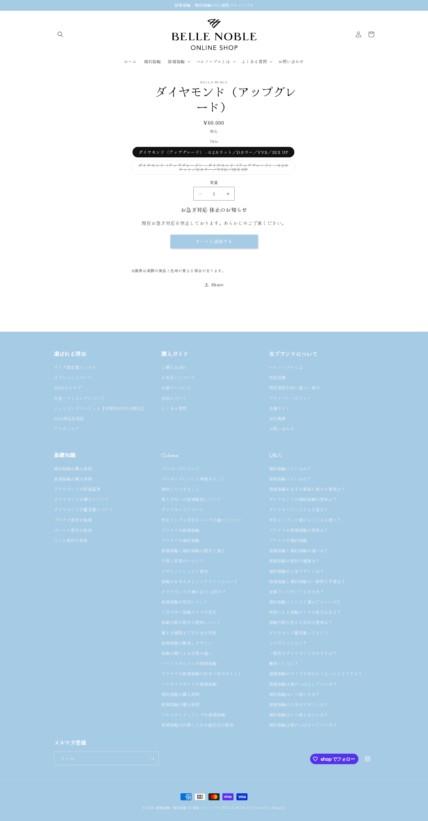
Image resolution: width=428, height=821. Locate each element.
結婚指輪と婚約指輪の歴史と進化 (193, 550)
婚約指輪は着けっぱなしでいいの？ (303, 725)
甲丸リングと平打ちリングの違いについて (201, 520)
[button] (60, 34)
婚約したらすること (180, 489)
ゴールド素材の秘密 (73, 530)
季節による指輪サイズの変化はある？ (305, 612)
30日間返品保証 (69, 418)
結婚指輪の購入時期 (73, 479)
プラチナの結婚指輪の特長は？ (298, 530)
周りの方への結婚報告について (191, 499)
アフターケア (66, 429)
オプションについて (73, 377)
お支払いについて (178, 377)
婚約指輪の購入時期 (73, 469)
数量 (214, 182)
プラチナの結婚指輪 (180, 530)
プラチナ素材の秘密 (73, 520)
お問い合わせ (282, 429)
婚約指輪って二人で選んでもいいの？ (305, 602)
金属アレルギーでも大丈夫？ (296, 592)
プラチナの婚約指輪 (180, 540)
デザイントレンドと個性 (184, 571)
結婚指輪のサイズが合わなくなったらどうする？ (315, 673)
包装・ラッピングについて (79, 398)
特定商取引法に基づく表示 (294, 388)
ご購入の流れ (174, 367)
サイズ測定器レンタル (75, 367)
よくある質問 (174, 408)
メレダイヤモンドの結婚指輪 (189, 684)
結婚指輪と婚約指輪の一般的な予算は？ (307, 581)
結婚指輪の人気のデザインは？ (298, 704)
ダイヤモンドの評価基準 (77, 489)
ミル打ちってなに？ (288, 643)
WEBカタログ (67, 388)
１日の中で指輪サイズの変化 (189, 612)
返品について (174, 398)
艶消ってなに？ (284, 663)
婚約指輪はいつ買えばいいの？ (298, 715)
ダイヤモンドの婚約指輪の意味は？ (303, 499)
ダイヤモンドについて (182, 509)
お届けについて (176, 388)
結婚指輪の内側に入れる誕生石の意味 (197, 725)
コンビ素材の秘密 (71, 540)
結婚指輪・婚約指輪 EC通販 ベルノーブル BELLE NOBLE (203, 807)
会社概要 (277, 418)
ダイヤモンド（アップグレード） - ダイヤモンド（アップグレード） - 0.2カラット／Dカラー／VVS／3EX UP (213, 168)
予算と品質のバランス (182, 561)
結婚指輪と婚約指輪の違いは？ (298, 550)
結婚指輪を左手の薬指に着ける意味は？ (307, 489)
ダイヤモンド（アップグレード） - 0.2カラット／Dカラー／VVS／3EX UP (213, 152)
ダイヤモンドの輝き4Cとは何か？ (194, 592)
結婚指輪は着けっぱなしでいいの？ (303, 684)
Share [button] (217, 284)
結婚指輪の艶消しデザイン (186, 643)
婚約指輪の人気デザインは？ (296, 571)
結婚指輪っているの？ (290, 479)
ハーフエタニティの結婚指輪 (189, 663)
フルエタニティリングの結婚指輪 (195, 715)
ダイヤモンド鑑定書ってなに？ (298, 633)
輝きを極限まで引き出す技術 (189, 633)
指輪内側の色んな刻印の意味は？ (301, 622)
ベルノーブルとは (286, 367)
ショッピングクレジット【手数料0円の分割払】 (100, 408)
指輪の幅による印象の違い (186, 653)
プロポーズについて (180, 469)
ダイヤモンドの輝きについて (81, 499)
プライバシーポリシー (290, 398)
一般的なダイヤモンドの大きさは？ (303, 653)
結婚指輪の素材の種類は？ (294, 561)
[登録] (152, 758)
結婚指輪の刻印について (184, 602)
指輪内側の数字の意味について (191, 622)
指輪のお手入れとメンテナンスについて (199, 581)
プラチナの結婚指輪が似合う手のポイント (201, 673)
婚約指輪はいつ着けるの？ (294, 694)
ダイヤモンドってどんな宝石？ (298, 509)
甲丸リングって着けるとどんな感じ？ (305, 520)
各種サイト (279, 408)
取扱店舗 (277, 377)
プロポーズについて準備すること (193, 479)
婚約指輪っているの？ (290, 469)
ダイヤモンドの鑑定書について (83, 509)
